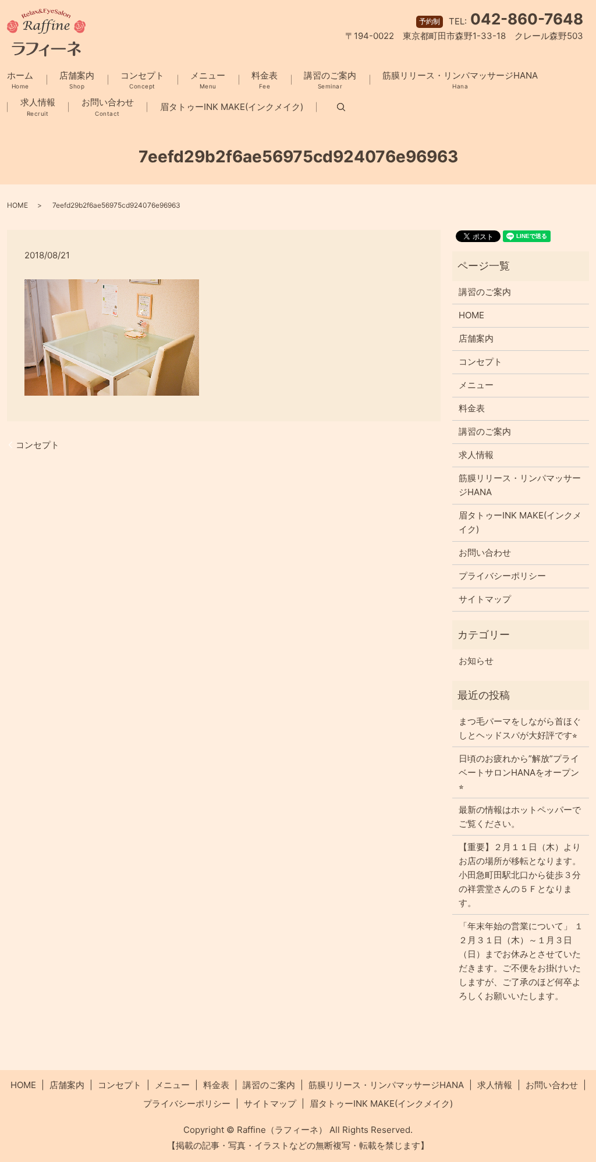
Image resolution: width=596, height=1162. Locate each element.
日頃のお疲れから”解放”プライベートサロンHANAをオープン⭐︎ (519, 772)
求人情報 (37, 107)
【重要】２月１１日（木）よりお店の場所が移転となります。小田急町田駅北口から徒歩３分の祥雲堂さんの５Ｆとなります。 (520, 874)
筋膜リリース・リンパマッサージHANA (460, 80)
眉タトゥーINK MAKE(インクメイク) (231, 106)
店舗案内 (76, 80)
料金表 (264, 80)
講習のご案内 (330, 80)
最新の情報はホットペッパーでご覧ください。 (520, 816)
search (330, 107)
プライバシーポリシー (502, 575)
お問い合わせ (107, 107)
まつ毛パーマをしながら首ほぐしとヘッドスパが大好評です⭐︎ (520, 728)
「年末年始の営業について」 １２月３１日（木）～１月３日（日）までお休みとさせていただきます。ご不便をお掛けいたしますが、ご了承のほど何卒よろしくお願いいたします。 (521, 961)
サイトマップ (485, 599)
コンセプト (142, 80)
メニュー (207, 80)
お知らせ (476, 660)
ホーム (20, 80)
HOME (17, 205)
